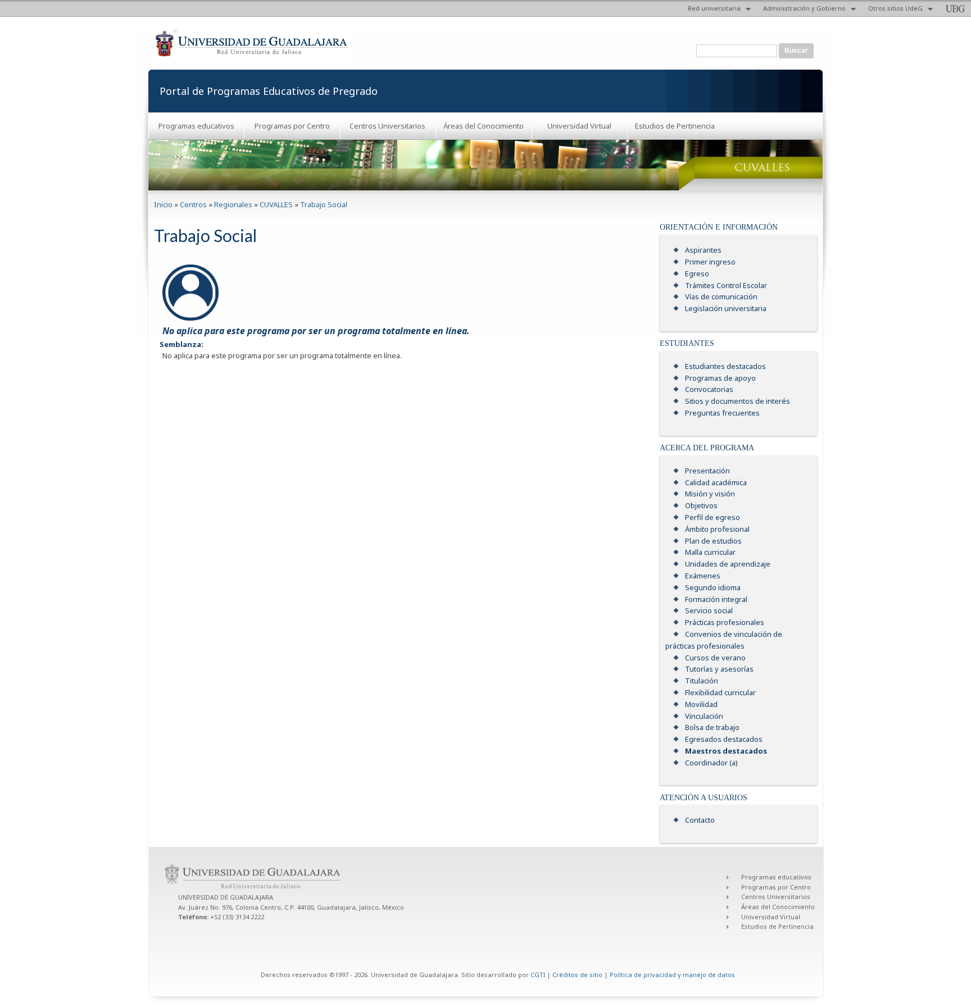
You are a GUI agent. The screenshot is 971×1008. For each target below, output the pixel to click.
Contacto (700, 820)
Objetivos (701, 505)
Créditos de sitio (577, 974)
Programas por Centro (292, 126)
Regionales (233, 204)
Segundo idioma (713, 587)
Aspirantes (703, 250)
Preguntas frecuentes (722, 413)
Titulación (701, 681)
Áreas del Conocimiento (483, 126)
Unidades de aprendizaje (727, 564)
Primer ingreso (710, 262)
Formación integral (716, 599)
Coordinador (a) (711, 763)
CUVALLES (276, 204)
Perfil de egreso (712, 517)
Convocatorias (709, 389)
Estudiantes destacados (725, 366)
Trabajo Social (323, 204)
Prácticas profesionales (724, 622)
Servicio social (709, 610)
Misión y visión (710, 494)
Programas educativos (196, 126)
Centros (193, 204)
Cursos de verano (715, 658)
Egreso (697, 273)
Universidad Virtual (579, 126)
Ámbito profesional (717, 529)
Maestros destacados (726, 751)
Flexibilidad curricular (720, 692)
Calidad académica (716, 482)
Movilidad (701, 704)
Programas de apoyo (720, 378)
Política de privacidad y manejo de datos (672, 974)
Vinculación (704, 716)
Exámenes (702, 576)
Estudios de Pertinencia (675, 126)
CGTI (537, 974)
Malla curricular (710, 552)
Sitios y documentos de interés (737, 401)
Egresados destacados (724, 739)
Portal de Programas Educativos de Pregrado (269, 91)
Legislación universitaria (725, 308)
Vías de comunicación (721, 296)
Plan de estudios (713, 541)
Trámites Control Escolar (726, 285)
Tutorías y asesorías (719, 669)
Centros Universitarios (387, 126)
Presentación (707, 471)
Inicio (163, 204)
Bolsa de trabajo (712, 727)
